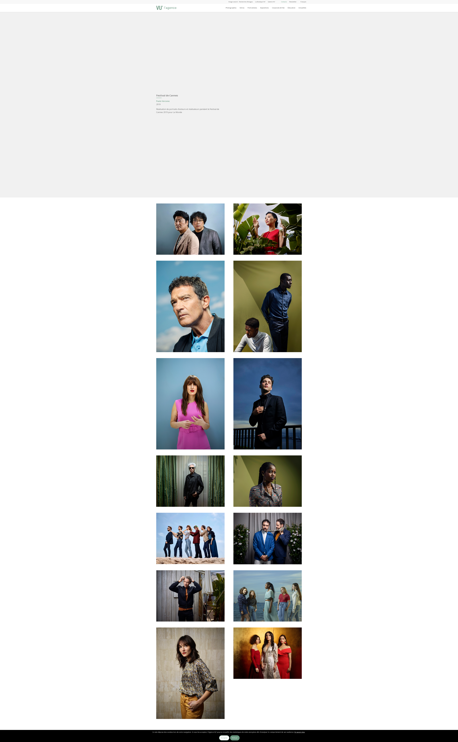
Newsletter (293, 2)
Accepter (224, 738)
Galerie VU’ (271, 2)
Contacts (284, 2)
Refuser (235, 738)
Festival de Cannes (167, 95)
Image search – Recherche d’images (241, 2)
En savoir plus (299, 732)
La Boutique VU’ (260, 2)
